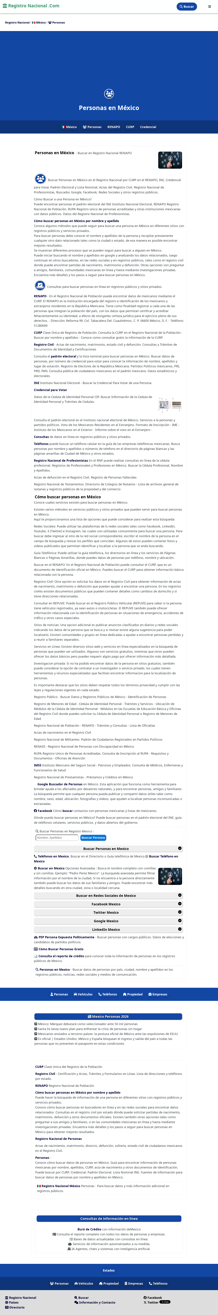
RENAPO (113, 127)
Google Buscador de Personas (60, 784)
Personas (94, 127)
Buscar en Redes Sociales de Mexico (106, 895)
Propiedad (134, 994)
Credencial (148, 127)
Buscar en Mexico (51, 868)
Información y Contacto (96, 1302)
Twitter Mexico (106, 912)
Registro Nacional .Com (33, 6)
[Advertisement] (109, 62)
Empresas (159, 994)
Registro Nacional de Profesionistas (61, 460)
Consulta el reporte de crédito (61, 956)
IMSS (38, 765)
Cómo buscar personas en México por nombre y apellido (76, 221)
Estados (109, 1270)
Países (13, 1302)
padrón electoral (64, 356)
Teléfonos (41, 444)
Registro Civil (44, 344)
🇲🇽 (39, 22)
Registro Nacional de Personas (58, 1139)
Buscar (188, 6)
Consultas (42, 437)
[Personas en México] (109, 94)
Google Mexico (106, 921)
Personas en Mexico (55, 969)
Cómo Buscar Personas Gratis (60, 949)
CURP (130, 127)
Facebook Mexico (106, 904)
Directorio (17, 1307)
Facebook (45, 811)
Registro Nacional (22, 1298)
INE (37, 383)
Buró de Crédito (89, 1229)
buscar (68, 811)
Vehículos (84, 994)
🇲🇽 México (69, 127)
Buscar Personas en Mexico (106, 848)
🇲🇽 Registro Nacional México (59, 1186)
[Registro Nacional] (209, 6)
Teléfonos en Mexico (53, 856)
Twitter (153, 1302)
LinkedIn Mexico (106, 929)
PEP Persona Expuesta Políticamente (66, 937)
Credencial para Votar (50, 390)
